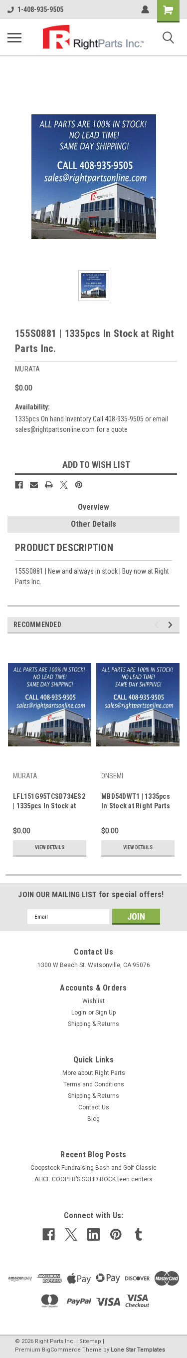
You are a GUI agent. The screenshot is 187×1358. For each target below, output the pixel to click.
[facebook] (48, 1234)
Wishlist (93, 1001)
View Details (49, 847)
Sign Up (105, 1012)
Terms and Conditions (93, 1084)
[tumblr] (138, 1234)
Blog (93, 1118)
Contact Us (93, 1107)
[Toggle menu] (14, 37)
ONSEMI (112, 776)
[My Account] (145, 9)
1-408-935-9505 (40, 9)
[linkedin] (93, 1234)
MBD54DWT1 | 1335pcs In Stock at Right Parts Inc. (135, 802)
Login (78, 1012)
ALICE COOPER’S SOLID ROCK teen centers (93, 1179)
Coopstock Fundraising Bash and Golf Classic (93, 1167)
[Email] (34, 485)
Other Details (93, 524)
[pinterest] (116, 1234)
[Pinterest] (79, 485)
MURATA (25, 776)
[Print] (49, 485)
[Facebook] (19, 485)
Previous (158, 625)
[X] (64, 485)
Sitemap (90, 1341)
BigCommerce (61, 1350)
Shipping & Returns (93, 1023)
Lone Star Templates (138, 1350)
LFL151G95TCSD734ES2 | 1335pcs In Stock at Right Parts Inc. (49, 802)
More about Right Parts (93, 1072)
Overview (93, 507)
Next (172, 625)
